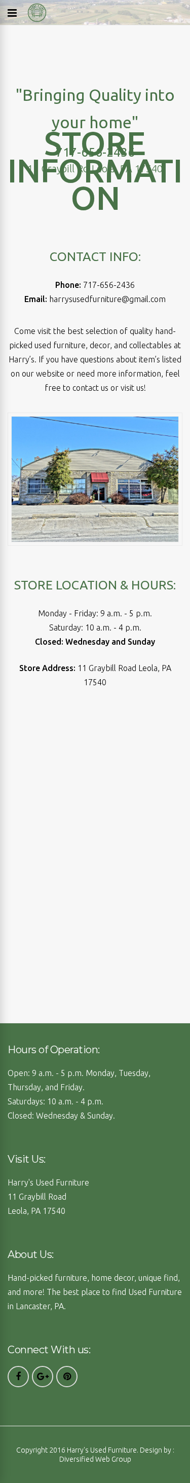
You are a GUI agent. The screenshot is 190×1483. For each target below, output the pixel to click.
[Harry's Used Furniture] (37, 20)
